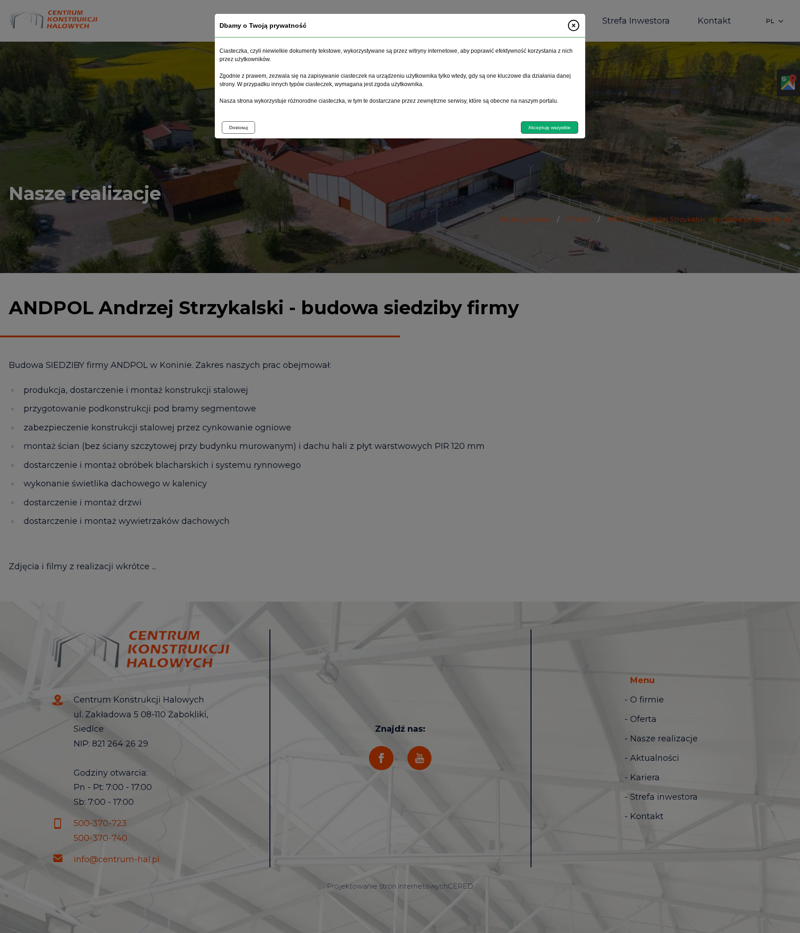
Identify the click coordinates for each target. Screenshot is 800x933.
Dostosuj (238, 127)
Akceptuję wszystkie (549, 127)
